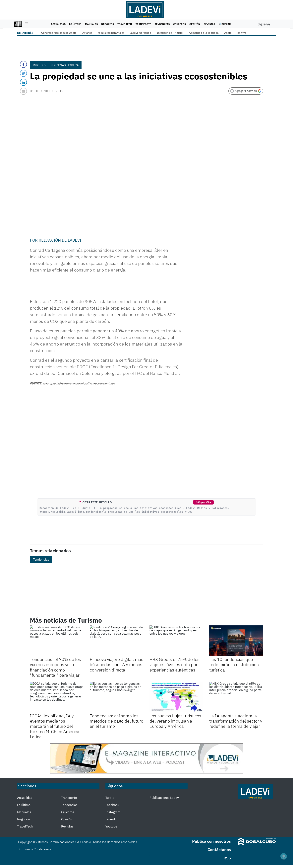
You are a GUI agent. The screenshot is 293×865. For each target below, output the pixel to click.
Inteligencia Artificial (170, 33)
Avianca (87, 33)
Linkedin (111, 819)
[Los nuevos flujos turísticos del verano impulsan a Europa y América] (176, 697)
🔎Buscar (224, 24)
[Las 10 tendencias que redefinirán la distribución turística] (236, 640)
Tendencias (162, 24)
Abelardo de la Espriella (203, 33)
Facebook (112, 805)
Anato (228, 33)
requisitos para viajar (111, 33)
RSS (227, 858)
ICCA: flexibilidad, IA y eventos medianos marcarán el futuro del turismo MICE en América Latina (54, 726)
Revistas (209, 24)
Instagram (112, 812)
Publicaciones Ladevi (164, 798)
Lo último (75, 24)
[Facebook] (23, 64)
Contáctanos (219, 849)
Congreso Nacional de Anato (59, 33)
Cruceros (179, 24)
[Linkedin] (23, 82)
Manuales (91, 24)
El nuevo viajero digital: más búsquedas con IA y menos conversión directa (116, 664)
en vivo (241, 33)
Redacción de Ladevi (60, 240)
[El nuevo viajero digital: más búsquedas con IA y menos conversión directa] (117, 640)
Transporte (143, 24)
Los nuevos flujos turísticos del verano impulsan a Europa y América (175, 721)
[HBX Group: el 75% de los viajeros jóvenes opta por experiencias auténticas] (176, 640)
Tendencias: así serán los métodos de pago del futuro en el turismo (116, 721)
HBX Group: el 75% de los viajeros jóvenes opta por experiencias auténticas (174, 664)
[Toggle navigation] (25, 24)
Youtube (111, 826)
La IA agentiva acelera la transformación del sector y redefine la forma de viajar (235, 721)
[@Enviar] (23, 91)
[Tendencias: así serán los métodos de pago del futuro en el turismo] (117, 697)
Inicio (38, 65)
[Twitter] (23, 73)
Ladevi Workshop (140, 33)
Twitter (110, 798)
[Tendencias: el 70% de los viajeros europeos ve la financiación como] (57, 640)
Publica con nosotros (211, 841)
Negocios (107, 24)
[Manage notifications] (283, 856)
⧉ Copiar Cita (203, 502)
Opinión (194, 24)
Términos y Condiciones (34, 849)
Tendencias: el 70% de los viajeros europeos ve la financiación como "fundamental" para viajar (55, 667)
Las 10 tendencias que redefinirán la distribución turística (234, 664)
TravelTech (124, 24)
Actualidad (58, 24)
